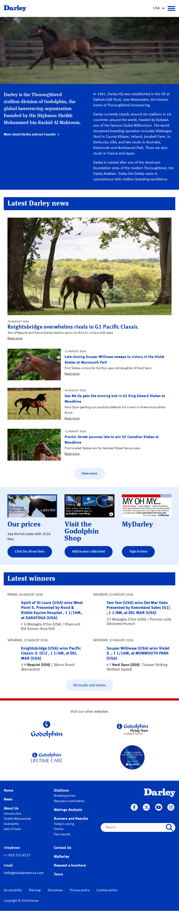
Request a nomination (69, 801)
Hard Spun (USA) (125, 665)
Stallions (61, 791)
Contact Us (62, 848)
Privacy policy (80, 890)
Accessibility (13, 890)
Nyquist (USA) (38, 665)
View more (89, 474)
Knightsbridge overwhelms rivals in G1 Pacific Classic (72, 327)
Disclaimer (55, 890)
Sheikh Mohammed (17, 818)
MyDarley (61, 857)
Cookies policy (106, 890)
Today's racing (64, 824)
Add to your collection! (88, 551)
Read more (14, 338)
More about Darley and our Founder (30, 134)
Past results (62, 834)
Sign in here (138, 551)
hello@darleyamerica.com (24, 873)
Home (8, 791)
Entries (59, 829)
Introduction (12, 813)
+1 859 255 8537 (17, 855)
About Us (11, 808)
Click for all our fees (30, 551)
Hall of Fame (12, 829)
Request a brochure (70, 865)
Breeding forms (65, 795)
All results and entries (89, 685)
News (8, 799)
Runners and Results (71, 819)
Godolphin (11, 824)
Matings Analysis (68, 810)
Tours (58, 874)
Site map (35, 890)
